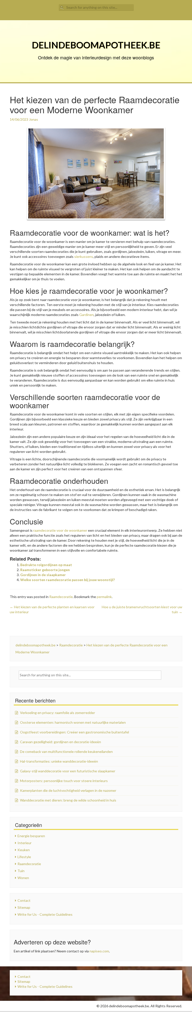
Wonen (23, 878)
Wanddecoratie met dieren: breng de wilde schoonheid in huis (68, 800)
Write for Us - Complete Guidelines (45, 914)
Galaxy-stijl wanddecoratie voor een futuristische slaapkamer (67, 771)
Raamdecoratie (61, 597)
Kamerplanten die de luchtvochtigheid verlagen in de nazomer (68, 790)
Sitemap (24, 907)
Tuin (21, 871)
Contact (24, 900)
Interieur (25, 843)
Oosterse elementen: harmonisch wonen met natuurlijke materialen (73, 722)
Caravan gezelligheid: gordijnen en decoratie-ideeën (60, 742)
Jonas (33, 119)
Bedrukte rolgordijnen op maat (46, 565)
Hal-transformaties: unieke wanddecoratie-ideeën (59, 761)
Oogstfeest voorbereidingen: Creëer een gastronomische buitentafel (74, 732)
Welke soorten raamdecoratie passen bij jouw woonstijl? (67, 580)
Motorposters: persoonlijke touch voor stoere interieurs (64, 781)
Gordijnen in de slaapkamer (43, 575)
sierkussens (83, 256)
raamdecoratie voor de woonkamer (60, 530)
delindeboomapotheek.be (96, 44)
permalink (104, 597)
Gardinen (86, 314)
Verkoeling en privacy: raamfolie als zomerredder (57, 712)
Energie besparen (31, 836)
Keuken (24, 850)
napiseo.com (99, 951)
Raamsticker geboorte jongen (45, 570)
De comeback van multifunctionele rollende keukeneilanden (66, 751)
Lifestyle (24, 857)
